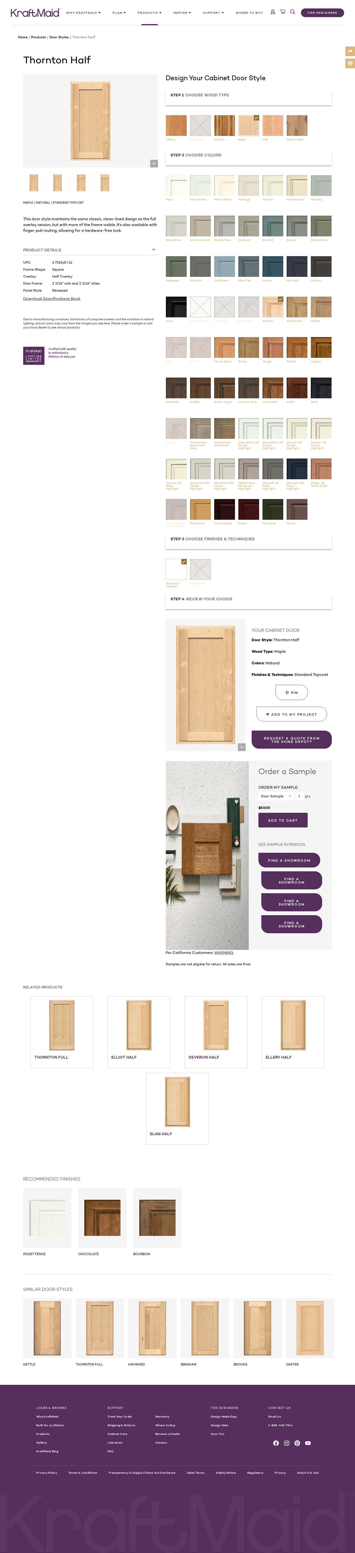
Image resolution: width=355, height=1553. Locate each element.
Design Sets (219, 1425)
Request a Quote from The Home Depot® (292, 740)
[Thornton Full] (61, 1025)
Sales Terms (196, 1472)
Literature (114, 1442)
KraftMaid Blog (47, 1451)
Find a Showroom (289, 860)
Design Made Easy (224, 1416)
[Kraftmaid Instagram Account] (287, 1443)
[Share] (350, 51)
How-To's (217, 1434)
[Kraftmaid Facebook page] (276, 1443)
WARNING (223, 952)
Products (43, 1434)
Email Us (274, 1416)
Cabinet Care (117, 1434)
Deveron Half (204, 1057)
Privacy (280, 1472)
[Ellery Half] (293, 1025)
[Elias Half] (177, 1102)
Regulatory (255, 1472)
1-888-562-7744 (280, 1425)
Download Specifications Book (51, 298)
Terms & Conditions (82, 1472)
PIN (294, 693)
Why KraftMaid (47, 1416)
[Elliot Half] (138, 1025)
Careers (161, 1442)
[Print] (350, 63)
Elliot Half (124, 1057)
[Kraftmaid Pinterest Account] (297, 1443)
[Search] (292, 11)
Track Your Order (119, 1416)
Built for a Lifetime (50, 1425)
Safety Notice (226, 1472)
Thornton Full (51, 1057)
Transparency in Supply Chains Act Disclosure (142, 1472)
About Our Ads (308, 1472)
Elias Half (161, 1133)
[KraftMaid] (35, 12)
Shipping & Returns (121, 1425)
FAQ (110, 1451)
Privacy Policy (46, 1472)
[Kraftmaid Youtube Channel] (308, 1443)
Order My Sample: (278, 787)
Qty (307, 797)
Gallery (41, 1442)
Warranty (162, 1416)
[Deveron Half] (216, 1025)
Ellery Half (279, 1057)
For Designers (322, 12)
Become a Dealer (167, 1434)
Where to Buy (249, 12)
